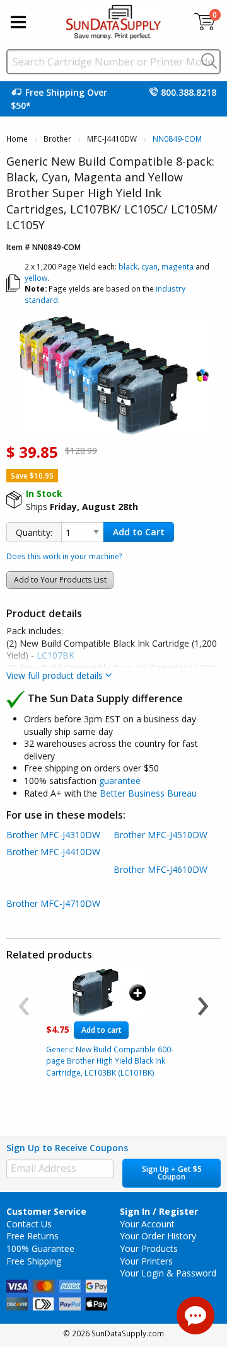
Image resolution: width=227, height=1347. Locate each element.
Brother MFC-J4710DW (53, 903)
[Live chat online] (195, 1315)
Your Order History (158, 1236)
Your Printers (146, 1261)
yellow (36, 278)
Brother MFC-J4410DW (53, 852)
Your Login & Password (168, 1273)
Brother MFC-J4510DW (160, 835)
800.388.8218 (188, 92)
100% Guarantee (40, 1248)
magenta (177, 266)
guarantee (120, 781)
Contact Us (29, 1224)
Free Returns (32, 1236)
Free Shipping (33, 1261)
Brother (57, 139)
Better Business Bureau (148, 793)
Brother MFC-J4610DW (160, 869)
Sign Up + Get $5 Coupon (172, 1173)
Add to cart (101, 1030)
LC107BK (55, 655)
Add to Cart (139, 532)
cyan (149, 266)
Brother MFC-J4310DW (53, 835)
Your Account (147, 1224)
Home (17, 139)
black (128, 266)
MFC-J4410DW (112, 139)
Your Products (149, 1248)
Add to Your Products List (60, 579)
